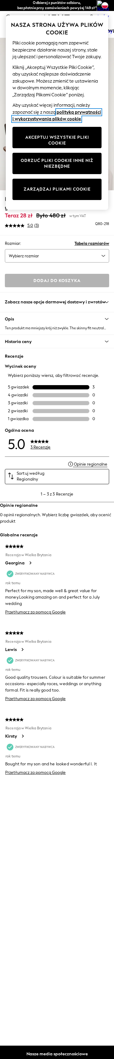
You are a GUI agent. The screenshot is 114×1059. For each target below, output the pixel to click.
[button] (57, 319)
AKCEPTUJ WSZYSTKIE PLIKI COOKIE (57, 140)
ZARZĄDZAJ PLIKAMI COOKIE (57, 189)
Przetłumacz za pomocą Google (35, 612)
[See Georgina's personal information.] (30, 562)
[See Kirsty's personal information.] (22, 736)
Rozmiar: (13, 243)
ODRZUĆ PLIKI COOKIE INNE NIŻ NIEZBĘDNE (57, 163)
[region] (57, 112)
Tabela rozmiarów (91, 243)
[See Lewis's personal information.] (22, 649)
